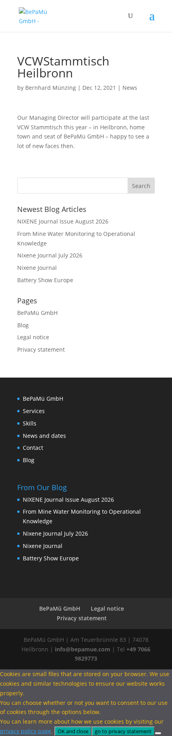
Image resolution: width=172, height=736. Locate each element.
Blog (23, 325)
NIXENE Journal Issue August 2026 (62, 221)
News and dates (44, 435)
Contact (33, 447)
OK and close (73, 731)
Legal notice (33, 337)
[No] (158, 733)
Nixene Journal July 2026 (49, 255)
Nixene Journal (37, 267)
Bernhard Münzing (50, 87)
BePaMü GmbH (37, 313)
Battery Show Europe (45, 280)
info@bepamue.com (82, 649)
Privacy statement (41, 349)
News (129, 87)
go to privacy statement (123, 731)
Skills (29, 423)
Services (34, 411)
